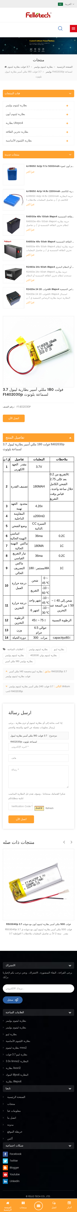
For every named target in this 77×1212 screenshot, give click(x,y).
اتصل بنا (11, 1118)
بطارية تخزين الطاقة (17, 132)
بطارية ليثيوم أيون (15, 114)
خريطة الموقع (14, 1132)
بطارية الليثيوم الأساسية (19, 140)
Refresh (50, 808)
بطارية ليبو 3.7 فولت (16, 1055)
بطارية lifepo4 (14, 123)
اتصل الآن (13, 418)
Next (70, 840)
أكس (10, 1138)
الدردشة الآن (38, 1206)
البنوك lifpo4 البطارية (17, 1075)
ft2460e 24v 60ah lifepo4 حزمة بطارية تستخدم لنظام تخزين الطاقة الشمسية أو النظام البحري (50, 267)
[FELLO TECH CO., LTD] (38, 14)
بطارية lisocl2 (13, 1068)
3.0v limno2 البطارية (17, 1061)
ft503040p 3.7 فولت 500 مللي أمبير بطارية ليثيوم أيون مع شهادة (38, 924)
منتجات (11, 1104)
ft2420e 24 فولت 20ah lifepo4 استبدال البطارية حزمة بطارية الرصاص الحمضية (50, 289)
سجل (10, 1000)
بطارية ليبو (59, 649)
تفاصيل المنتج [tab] (15, 437)
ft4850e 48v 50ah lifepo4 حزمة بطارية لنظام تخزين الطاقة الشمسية (50, 242)
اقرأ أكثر (30, 172)
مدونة (10, 1125)
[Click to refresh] (39, 808)
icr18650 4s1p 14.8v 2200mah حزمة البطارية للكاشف (50, 191)
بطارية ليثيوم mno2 (16, 1048)
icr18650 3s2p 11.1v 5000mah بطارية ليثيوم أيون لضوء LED (50, 166)
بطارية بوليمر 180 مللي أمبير (19, 661)
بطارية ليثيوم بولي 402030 (43, 655)
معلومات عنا (14, 1111)
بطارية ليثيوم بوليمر (43, 67)
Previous (63, 840)
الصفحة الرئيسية (16, 1097)
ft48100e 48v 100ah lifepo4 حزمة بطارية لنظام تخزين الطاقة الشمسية (50, 216)
